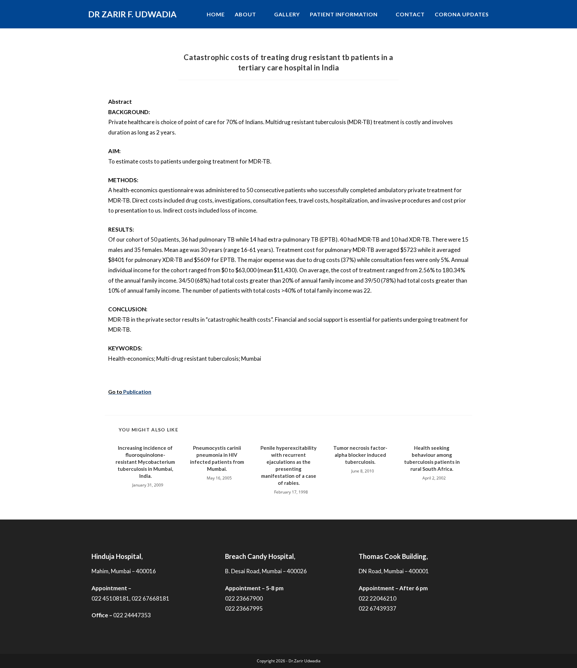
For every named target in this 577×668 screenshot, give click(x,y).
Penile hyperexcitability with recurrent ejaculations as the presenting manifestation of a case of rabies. (288, 465)
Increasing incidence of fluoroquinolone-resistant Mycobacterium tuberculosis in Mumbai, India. (145, 462)
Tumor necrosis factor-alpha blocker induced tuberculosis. (360, 455)
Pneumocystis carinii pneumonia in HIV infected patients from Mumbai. (217, 458)
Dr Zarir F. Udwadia (132, 14)
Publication (137, 391)
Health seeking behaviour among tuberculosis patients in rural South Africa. (432, 458)
